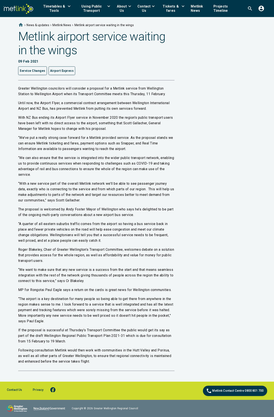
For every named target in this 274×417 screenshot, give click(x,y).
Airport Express (62, 70)
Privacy (38, 390)
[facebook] (55, 389)
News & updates (38, 25)
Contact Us (14, 390)
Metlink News (61, 25)
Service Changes (32, 70)
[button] (56, 8)
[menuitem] (56, 8)
